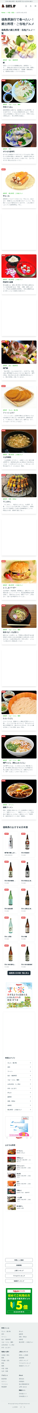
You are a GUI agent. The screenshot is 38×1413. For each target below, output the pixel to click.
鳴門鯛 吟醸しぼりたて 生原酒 (13, 852)
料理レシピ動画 (19, 1260)
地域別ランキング (19, 1281)
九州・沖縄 (4, 1371)
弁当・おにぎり (6, 1347)
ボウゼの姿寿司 (9, 151)
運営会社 (21, 1379)
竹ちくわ (6, 196)
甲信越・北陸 (5, 1360)
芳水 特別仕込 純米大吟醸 (28, 880)
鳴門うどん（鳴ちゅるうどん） (14, 763)
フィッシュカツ (9, 413)
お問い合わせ (23, 1387)
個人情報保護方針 (24, 1384)
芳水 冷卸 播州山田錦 (11, 964)
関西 (2, 1366)
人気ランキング (19, 1270)
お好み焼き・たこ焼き (7, 1345)
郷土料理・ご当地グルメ (16, 193)
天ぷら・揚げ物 (13, 410)
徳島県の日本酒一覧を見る (19, 973)
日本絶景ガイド (23, 1396)
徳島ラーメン (8, 807)
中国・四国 (11, 12)
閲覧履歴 (4, 1387)
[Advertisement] (19, 230)
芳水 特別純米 (25, 852)
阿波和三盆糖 (8, 282)
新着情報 (19, 1265)
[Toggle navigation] (35, 6)
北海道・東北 (5, 1355)
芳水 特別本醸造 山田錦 (11, 880)
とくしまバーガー (9, 588)
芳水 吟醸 (24, 936)
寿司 (10, 149)
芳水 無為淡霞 (9, 908)
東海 (2, 1363)
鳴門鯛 (5, 368)
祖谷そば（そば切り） (11, 632)
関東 (2, 1358)
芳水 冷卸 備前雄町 (26, 964)
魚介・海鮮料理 (13, 60)
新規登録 (4, 1379)
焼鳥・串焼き (12, 499)
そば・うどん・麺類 (14, 104)
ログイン (4, 1381)
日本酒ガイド (23, 1393)
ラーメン (11, 804)
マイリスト (4, 1384)
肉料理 (21, 1339)
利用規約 (21, 1381)
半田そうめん (8, 107)
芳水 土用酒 (8, 936)
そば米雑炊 (7, 457)
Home (3, 12)
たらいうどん (8, 718)
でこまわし (7, 502)
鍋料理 (21, 1334)
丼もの (21, 1331)
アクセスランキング (19, 1276)
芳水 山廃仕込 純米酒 (27, 908)
